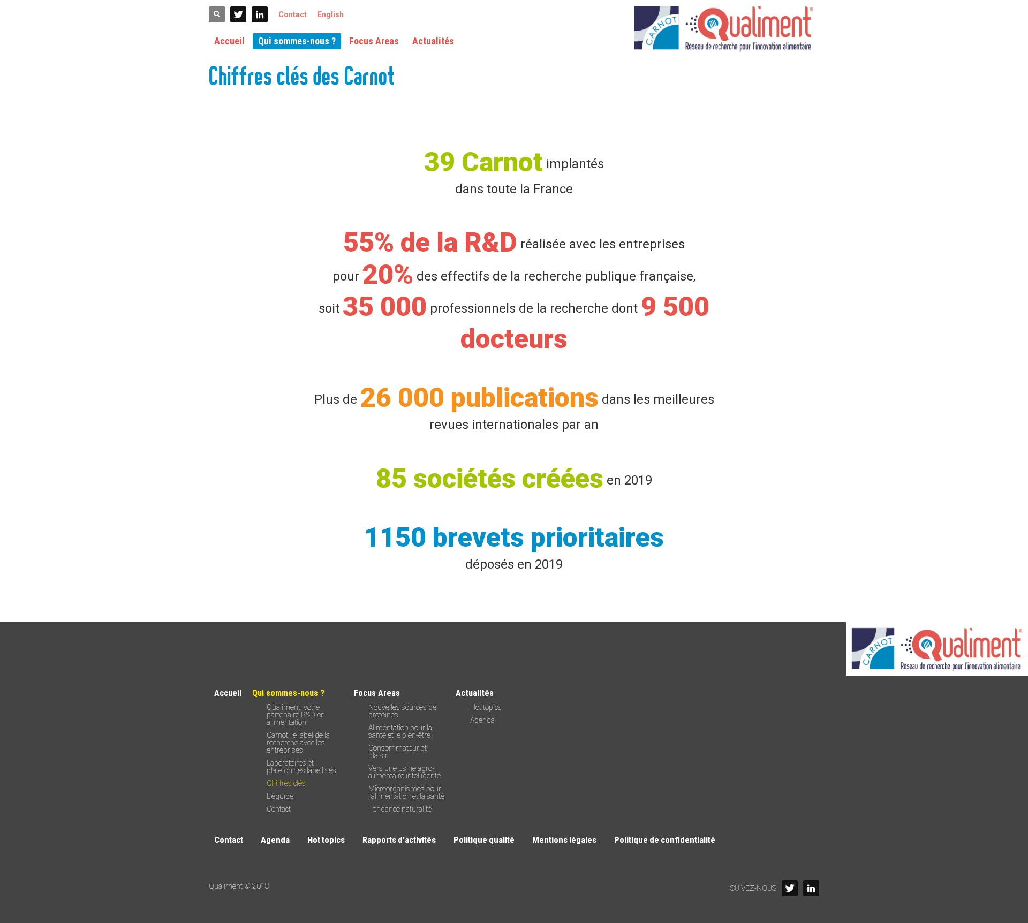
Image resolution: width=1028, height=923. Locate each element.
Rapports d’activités (399, 840)
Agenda (482, 720)
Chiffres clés (286, 783)
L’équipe (280, 796)
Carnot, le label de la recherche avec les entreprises (298, 742)
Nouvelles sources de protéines (402, 710)
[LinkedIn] (260, 14)
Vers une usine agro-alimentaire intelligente (404, 772)
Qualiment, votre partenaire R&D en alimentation (296, 714)
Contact (292, 14)
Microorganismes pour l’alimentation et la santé (406, 792)
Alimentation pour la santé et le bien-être (400, 731)
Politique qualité (484, 840)
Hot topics (486, 707)
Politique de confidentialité (664, 840)
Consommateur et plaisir (397, 751)
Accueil (227, 693)
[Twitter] (238, 14)
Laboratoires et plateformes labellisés (301, 766)
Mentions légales (564, 840)
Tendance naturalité (400, 809)
